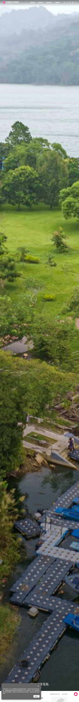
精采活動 (32, 2)
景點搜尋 (14, 6)
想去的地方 (49, 2)
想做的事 (40, 2)
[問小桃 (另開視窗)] (76, 694)
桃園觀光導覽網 (10, 2)
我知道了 (36, 696)
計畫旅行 (57, 2)
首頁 (3, 6)
